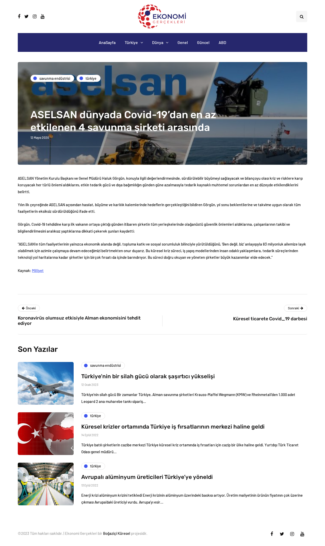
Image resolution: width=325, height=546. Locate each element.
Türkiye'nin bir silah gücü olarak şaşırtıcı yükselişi (148, 376)
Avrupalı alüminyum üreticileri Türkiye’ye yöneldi (147, 477)
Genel (182, 42)
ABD (222, 42)
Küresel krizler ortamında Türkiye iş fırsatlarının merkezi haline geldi (173, 426)
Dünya (157, 42)
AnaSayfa (107, 42)
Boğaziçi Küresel (116, 533)
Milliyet (38, 270)
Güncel (203, 42)
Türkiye (131, 42)
